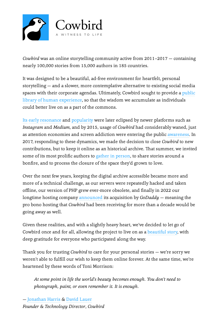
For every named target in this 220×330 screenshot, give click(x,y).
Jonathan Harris (44, 299)
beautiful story (162, 232)
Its (25, 120)
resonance (50, 120)
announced (91, 197)
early (34, 120)
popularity (82, 120)
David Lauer (79, 299)
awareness (178, 134)
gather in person (113, 156)
